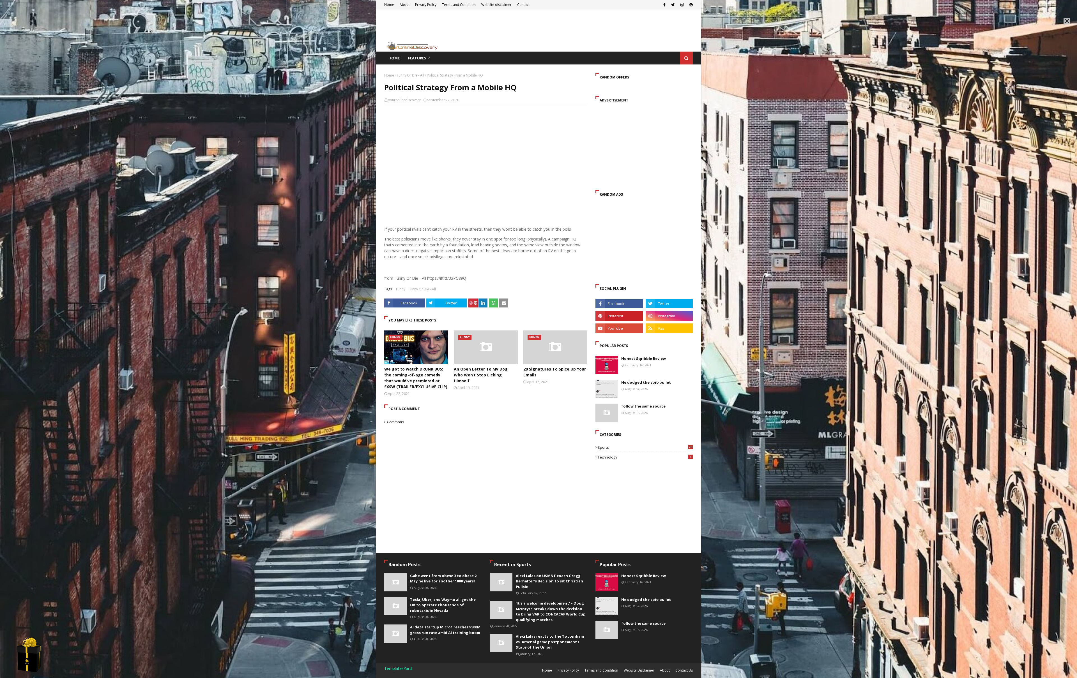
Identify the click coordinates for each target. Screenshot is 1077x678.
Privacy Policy (568, 670)
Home (389, 75)
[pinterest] (619, 316)
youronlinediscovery (404, 100)
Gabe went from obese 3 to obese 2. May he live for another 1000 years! (444, 578)
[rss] (669, 328)
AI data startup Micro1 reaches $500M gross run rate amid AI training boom (445, 629)
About (665, 670)
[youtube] (619, 328)
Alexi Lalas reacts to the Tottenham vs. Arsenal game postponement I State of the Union (550, 642)
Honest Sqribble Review (643, 358)
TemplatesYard (398, 668)
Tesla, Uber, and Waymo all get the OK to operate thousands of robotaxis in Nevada (443, 605)
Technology (644, 457)
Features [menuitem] (417, 58)
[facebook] (619, 303)
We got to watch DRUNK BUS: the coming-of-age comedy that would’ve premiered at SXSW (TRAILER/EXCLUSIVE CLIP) (415, 377)
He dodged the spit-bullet (646, 382)
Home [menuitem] (394, 58)
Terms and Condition (601, 670)
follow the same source (643, 406)
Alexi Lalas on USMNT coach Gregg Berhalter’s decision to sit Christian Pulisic (549, 581)
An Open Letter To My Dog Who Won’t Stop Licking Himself (481, 374)
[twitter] (669, 303)
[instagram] (669, 316)
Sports (645, 447)
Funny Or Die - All (410, 75)
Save (473, 302)
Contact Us (684, 670)
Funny (400, 289)
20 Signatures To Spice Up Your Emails (554, 372)
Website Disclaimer (639, 670)
